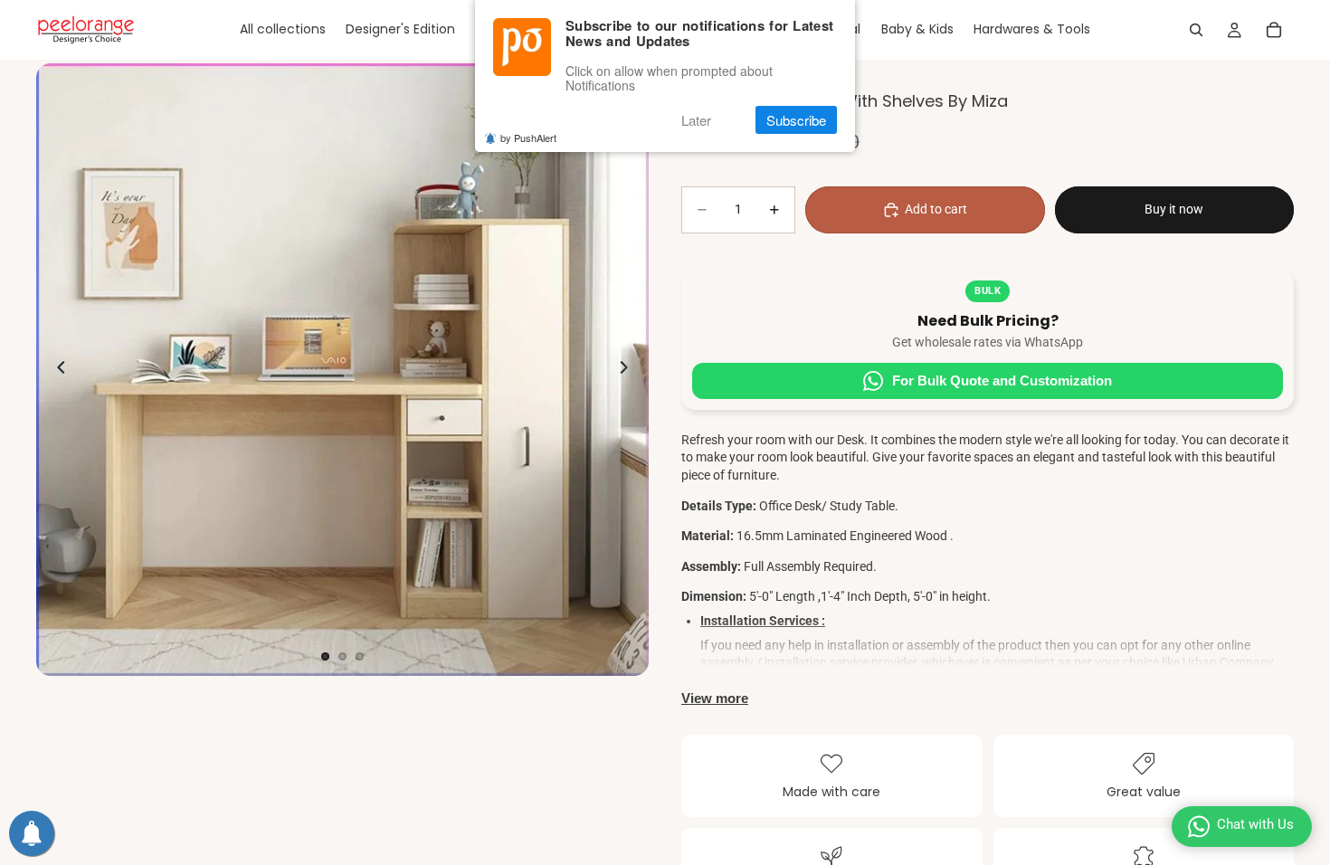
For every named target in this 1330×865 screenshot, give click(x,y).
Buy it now (1174, 209)
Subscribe (796, 119)
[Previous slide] (56, 370)
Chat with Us (1255, 824)
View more (714, 698)
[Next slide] (629, 370)
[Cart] (1274, 30)
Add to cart (936, 209)
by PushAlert (528, 137)
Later (696, 119)
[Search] (1196, 30)
